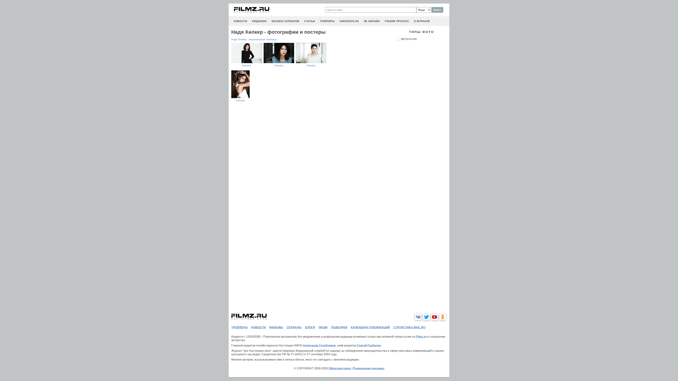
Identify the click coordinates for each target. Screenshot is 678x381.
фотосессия (409, 38)
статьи (309, 21)
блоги (310, 327)
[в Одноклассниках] (442, 317)
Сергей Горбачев (369, 345)
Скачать (246, 65)
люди (323, 327)
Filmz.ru (421, 336)
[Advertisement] (422, 102)
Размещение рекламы (368, 368)
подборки (339, 327)
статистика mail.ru (409, 327)
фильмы (276, 327)
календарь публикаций (370, 327)
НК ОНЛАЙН (372, 21)
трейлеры (327, 21)
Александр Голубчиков (319, 345)
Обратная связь (340, 368)
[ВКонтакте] (418, 317)
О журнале (422, 21)
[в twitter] (426, 317)
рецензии (259, 21)
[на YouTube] (434, 317)
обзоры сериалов (285, 21)
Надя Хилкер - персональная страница (254, 39)
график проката (397, 21)
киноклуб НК (349, 21)
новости (240, 21)
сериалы (294, 327)
